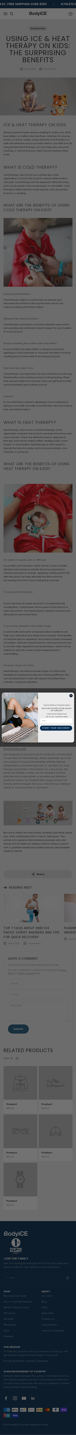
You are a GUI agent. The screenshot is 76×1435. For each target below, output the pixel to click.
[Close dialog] (71, 695)
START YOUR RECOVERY (56, 728)
